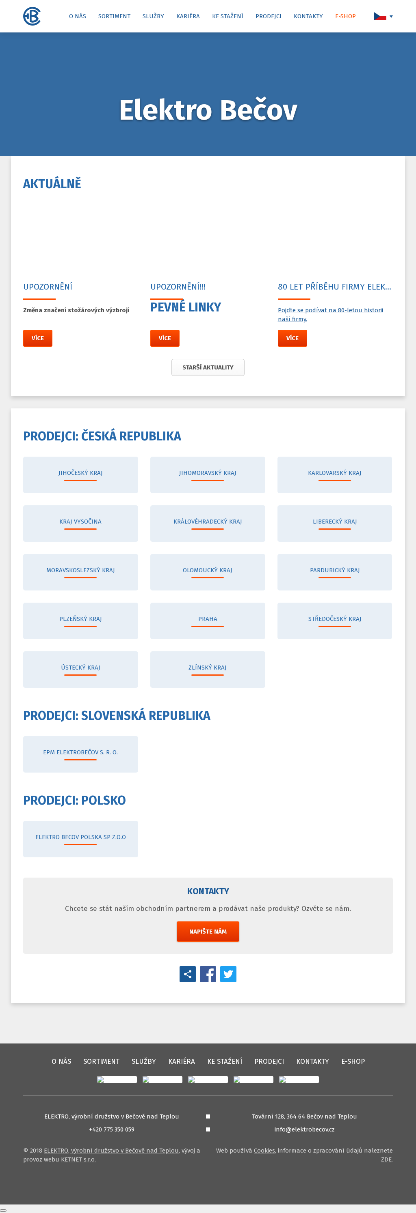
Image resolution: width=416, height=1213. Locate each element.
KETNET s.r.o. (78, 1159)
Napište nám (208, 931)
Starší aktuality (208, 367)
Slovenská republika (116, 715)
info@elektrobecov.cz (305, 1129)
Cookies (264, 1150)
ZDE (386, 1159)
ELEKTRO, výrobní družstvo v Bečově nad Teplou (111, 1150)
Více (38, 338)
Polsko (74, 800)
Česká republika (102, 436)
